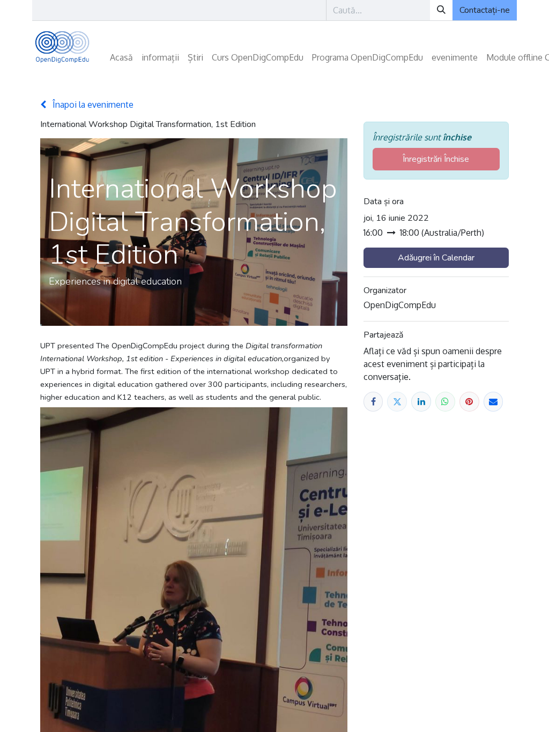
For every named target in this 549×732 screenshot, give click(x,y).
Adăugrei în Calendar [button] (436, 258)
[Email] (493, 402)
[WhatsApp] (445, 402)
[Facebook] (373, 402)
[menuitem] (121, 57)
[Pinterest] (469, 402)
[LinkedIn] (421, 402)
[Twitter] (397, 402)
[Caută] (441, 10)
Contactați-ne (484, 10)
